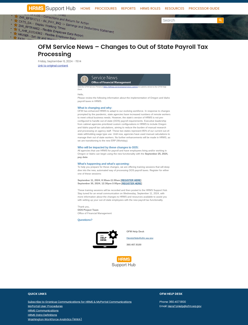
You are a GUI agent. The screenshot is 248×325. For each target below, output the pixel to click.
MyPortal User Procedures (45, 306)
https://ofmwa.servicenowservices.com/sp (120, 87)
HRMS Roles (150, 8)
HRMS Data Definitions (42, 315)
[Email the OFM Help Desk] (105, 239)
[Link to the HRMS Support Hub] (124, 261)
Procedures (106, 8)
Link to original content (53, 66)
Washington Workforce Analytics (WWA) (55, 319)
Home (85, 8)
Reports (128, 8)
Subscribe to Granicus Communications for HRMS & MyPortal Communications (80, 302)
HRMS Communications (43, 311)
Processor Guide (204, 8)
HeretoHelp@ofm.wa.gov (140, 238)
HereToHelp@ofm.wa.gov (184, 306)
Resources (174, 8)
